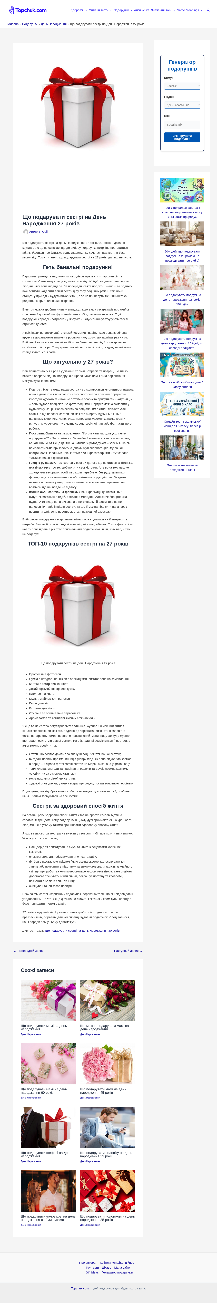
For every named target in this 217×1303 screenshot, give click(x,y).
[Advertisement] (78, 187)
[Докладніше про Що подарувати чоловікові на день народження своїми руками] (48, 1190)
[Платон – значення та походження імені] (182, 447)
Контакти (92, 1267)
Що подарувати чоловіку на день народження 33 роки (106, 1154)
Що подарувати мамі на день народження (44, 1027)
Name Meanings (188, 10)
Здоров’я (77, 10)
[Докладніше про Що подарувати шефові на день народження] (48, 1127)
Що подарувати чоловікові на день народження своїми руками (48, 1218)
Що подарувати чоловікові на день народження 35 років (107, 1218)
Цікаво (106, 1267)
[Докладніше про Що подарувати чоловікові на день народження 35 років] (107, 1190)
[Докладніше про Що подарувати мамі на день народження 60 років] (48, 1063)
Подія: (169, 97)
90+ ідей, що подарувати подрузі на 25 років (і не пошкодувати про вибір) (182, 256)
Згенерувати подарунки (182, 137)
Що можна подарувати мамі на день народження (104, 1027)
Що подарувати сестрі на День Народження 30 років (82, 930)
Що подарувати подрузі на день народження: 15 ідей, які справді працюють (182, 343)
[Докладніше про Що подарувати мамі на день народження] (48, 1000)
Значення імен (161, 10)
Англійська (141, 10)
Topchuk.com (80, 1288)
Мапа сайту (122, 1267)
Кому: (168, 78)
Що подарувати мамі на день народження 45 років (103, 1090)
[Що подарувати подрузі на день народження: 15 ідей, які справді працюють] (182, 321)
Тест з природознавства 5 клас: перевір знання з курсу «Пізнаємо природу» (182, 212)
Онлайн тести (98, 10)
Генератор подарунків (117, 1272)
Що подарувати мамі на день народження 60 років (44, 1090)
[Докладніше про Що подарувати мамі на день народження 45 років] (107, 1063)
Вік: (167, 116)
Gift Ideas (92, 1272)
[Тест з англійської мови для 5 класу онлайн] (182, 365)
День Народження (54, 24)
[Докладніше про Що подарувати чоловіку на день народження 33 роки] (107, 1127)
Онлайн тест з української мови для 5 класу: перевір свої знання (182, 426)
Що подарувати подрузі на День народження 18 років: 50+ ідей (182, 299)
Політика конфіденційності (117, 1262)
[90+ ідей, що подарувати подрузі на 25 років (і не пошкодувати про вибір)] (182, 233)
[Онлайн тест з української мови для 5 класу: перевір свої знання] (182, 404)
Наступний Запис (128, 950)
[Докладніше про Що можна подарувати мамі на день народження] (107, 1000)
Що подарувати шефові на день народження (46, 1154)
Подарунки (121, 10)
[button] (85, 10)
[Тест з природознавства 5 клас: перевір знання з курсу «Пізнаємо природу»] (182, 190)
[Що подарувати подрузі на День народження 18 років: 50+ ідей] (182, 277)
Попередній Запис (28, 950)
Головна (13, 24)
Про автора (87, 1262)
